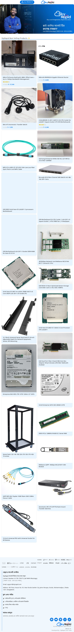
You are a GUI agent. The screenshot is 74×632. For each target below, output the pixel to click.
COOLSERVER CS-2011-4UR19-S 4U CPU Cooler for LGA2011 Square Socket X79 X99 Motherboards (55, 121)
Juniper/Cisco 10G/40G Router (49, 576)
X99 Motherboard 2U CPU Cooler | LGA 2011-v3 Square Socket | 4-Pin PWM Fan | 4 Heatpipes (54, 220)
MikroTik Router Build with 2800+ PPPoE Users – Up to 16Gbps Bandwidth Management (19, 78)
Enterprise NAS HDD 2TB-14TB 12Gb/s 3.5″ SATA (18, 394)
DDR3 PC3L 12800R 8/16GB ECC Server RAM (53, 433)
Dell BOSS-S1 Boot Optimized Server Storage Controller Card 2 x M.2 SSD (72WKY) (54, 287)
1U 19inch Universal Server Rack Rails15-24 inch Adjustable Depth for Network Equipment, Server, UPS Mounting (18, 339)
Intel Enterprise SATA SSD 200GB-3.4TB (52, 405)
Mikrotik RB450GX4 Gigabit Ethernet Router (53, 77)
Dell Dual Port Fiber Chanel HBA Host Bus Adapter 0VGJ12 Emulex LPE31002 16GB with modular (53, 363)
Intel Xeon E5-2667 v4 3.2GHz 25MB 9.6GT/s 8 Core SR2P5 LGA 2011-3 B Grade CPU (18, 293)
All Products (28, 2)
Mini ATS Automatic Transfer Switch (15, 125)
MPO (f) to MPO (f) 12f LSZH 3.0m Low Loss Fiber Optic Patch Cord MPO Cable (19, 168)
